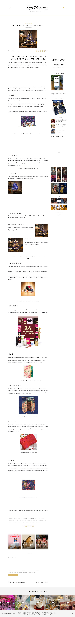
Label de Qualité (46, 613)
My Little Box (35, 416)
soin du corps (38, 522)
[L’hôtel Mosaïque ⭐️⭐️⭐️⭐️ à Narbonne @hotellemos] (22, 602)
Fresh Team (52, 612)
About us (41, 17)
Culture (34, 17)
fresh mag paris (11, 520)
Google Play (53, 94)
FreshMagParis (38, 591)
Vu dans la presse (22, 613)
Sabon (36, 497)
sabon (20, 522)
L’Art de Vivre (18, 17)
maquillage (35, 520)
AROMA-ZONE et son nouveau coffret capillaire (17, 582)
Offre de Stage (31, 613)
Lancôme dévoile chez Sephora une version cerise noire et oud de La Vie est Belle (61, 120)
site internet (40, 133)
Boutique (53, 613)
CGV (34, 614)
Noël (30, 23)
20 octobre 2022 (28, 27)
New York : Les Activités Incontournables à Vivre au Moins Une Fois (60, 130)
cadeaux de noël (25, 518)
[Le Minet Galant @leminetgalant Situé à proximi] (52, 602)
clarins (39, 518)
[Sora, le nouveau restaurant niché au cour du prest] (67, 602)
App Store (62, 93)
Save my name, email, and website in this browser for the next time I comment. (22, 572)
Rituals (16, 522)
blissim (19, 518)
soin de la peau (25, 522)
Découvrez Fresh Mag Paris (24, 612)
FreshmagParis (18, 520)
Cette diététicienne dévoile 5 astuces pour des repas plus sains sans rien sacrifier (61, 125)
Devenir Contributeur (37, 612)
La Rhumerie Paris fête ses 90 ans (42, 582)
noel (45, 520)
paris (13, 522)
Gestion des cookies (46, 614)
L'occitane (24, 520)
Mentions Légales (28, 614)
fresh (43, 518)
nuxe (10, 522)
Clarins (35, 452)
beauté (15, 518)
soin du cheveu (31, 522)
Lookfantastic (29, 520)
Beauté (26, 23)
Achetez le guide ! (55, 17)
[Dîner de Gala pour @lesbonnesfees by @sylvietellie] (7, 602)
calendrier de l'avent (32, 518)
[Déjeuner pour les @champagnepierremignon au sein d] (37, 602)
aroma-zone (11, 518)
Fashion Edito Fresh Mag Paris (57, 136)
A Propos (46, 612)
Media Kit (38, 613)
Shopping (27, 17)
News (47, 17)
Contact (38, 614)
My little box (41, 520)
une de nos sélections (39, 510)
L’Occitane (36, 168)
